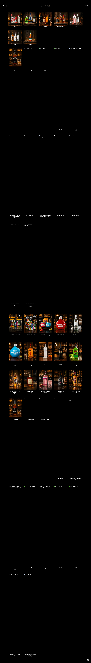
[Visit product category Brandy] (30, 43)
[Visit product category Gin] (76, 25)
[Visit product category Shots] (30, 25)
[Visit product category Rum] (15, 43)
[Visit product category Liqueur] (45, 25)
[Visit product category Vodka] (15, 25)
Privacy (7, 1)
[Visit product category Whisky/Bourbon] (61, 25)
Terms (4, 1)
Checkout (15, 1)
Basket (11, 1)
